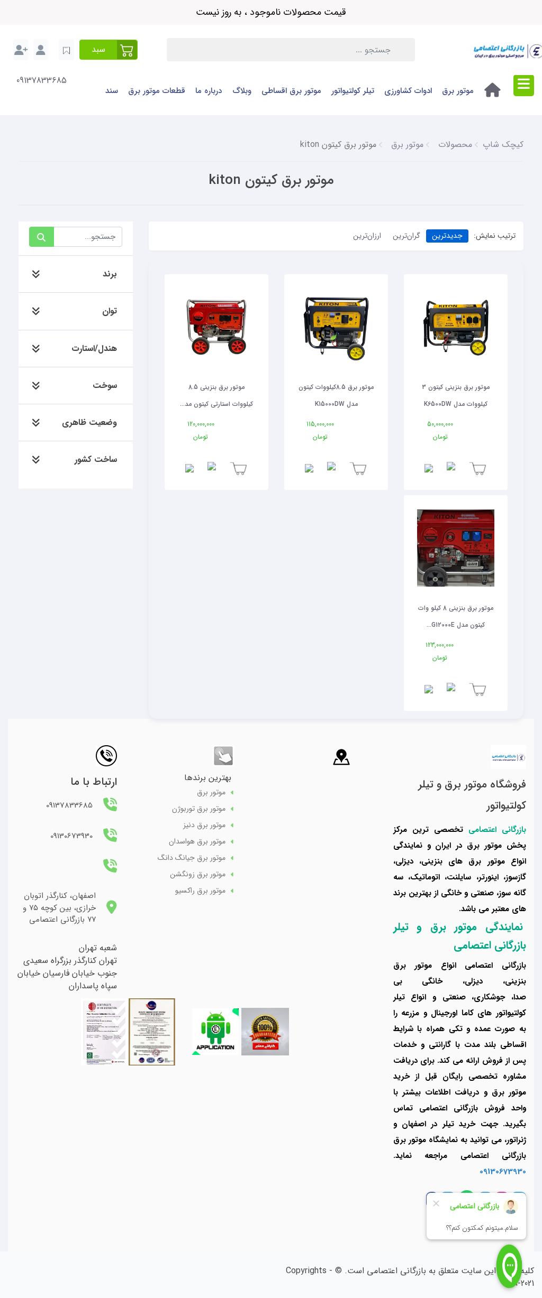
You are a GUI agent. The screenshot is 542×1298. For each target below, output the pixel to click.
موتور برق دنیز (204, 825)
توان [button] (109, 311)
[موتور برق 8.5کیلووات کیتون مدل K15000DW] (336, 327)
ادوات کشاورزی (408, 91)
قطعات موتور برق (156, 91)
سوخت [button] (105, 385)
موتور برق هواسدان (197, 841)
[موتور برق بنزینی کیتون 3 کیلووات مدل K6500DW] (455, 327)
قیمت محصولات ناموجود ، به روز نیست (271, 12)
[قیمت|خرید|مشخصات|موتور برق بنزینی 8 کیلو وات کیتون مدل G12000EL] (455, 548)
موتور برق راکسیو (200, 890)
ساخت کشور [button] (96, 459)
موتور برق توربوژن (198, 808)
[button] (108, 50)
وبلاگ (241, 91)
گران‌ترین (406, 236)
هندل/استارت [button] (94, 348)
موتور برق (458, 91)
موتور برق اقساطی (291, 91)
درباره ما (208, 91)
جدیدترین (447, 236)
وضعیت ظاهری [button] (89, 422)
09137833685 (41, 81)
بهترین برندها (207, 777)
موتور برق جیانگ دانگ (191, 858)
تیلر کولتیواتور (352, 91)
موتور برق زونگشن (197, 874)
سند (111, 91)
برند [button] (110, 274)
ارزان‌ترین (367, 236)
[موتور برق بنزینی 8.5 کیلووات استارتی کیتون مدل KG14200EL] (216, 327)
